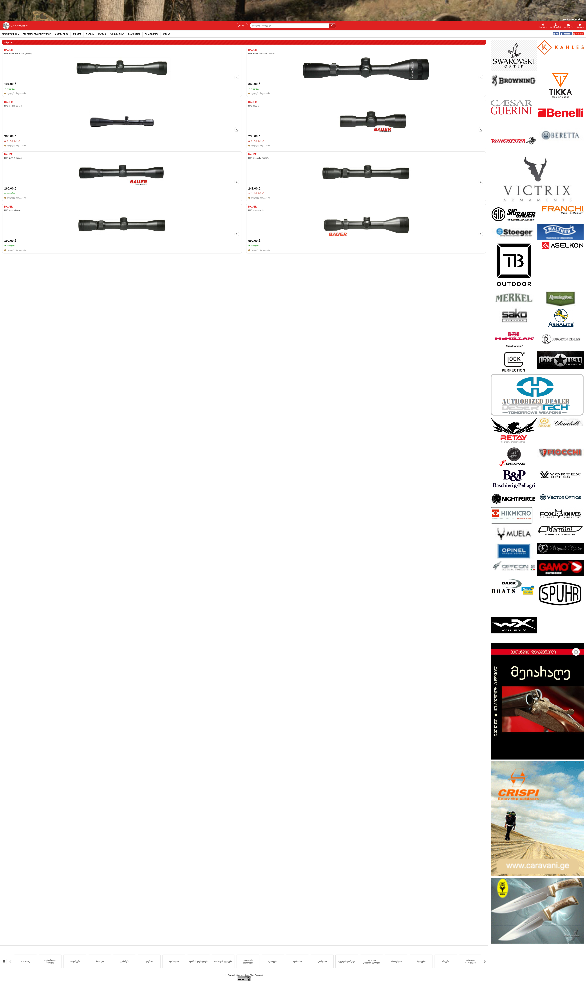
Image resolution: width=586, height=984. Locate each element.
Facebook (566, 33)
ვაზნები (77, 34)
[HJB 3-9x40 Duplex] (122, 228)
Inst (556, 33)
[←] (10, 961)
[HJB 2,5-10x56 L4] (366, 228)
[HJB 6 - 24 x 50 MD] (122, 124)
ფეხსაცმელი (152, 34)
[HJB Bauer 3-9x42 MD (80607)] (366, 72)
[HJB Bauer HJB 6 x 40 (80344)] (122, 72)
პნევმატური (62, 34)
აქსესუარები (117, 34)
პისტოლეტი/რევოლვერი (37, 34)
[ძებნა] (332, 26)
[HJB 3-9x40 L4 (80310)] (366, 176)
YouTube (579, 33)
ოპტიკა (89, 34)
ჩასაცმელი (134, 34)
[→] (484, 961)
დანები (102, 34)
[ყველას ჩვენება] (4, 961)
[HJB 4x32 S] (366, 124)
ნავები (166, 34)
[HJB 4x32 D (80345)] (122, 176)
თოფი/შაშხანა (10, 34)
